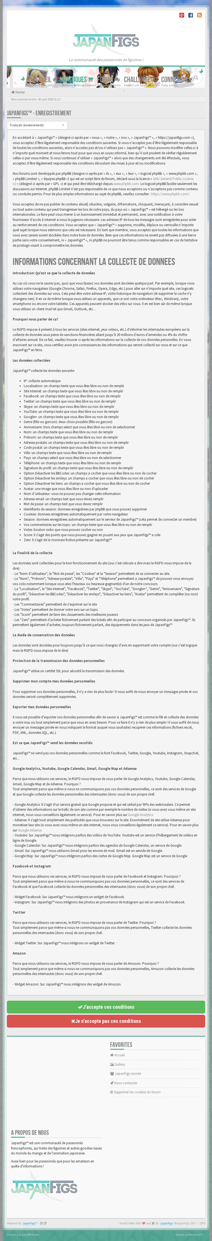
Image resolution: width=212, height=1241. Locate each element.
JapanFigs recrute (127, 1073)
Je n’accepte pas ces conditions (108, 1021)
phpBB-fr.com (30, 1235)
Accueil (42, 79)
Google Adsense (30, 830)
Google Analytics (140, 814)
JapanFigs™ (30, 1223)
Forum (105, 79)
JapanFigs (166, 1223)
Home (20, 92)
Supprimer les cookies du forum (137, 1092)
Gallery (119, 1064)
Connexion (175, 79)
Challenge (137, 79)
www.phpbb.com (126, 183)
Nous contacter (125, 1083)
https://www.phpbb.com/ (170, 194)
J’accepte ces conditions (108, 1007)
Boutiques (75, 79)
